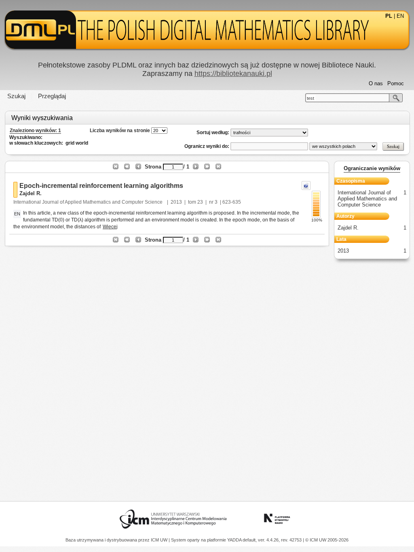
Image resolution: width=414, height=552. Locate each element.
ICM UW (160, 539)
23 (200, 202)
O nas (376, 83)
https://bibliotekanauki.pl (233, 74)
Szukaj (16, 96)
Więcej (110, 227)
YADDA (235, 539)
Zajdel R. (30, 193)
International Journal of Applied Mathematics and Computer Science (88, 202)
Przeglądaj (52, 96)
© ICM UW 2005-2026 (327, 539)
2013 (176, 202)
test (310, 98)
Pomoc (395, 83)
